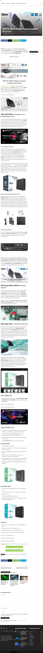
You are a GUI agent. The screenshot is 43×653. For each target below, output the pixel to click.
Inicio (1, 10)
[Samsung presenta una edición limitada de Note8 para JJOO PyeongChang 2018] (17, 632)
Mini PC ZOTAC (17, 554)
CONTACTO (24, 3)
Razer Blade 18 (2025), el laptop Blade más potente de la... (24, 638)
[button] (41, 3)
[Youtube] (12, 631)
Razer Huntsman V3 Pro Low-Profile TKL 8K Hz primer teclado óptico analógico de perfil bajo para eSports (14, 583)
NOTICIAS (3, 3)
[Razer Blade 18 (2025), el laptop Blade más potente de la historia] (17, 638)
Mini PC (12, 165)
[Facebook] (2, 631)
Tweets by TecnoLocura (33, 54)
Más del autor (13, 572)
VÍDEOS (20, 3)
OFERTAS (12, 3)
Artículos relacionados (5, 572)
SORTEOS (17, 3)
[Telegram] (7, 631)
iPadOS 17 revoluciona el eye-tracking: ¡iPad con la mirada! (6, 568)
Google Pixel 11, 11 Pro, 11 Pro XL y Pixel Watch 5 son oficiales (23, 582)
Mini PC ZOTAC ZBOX (23, 554)
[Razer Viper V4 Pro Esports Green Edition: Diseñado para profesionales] (5, 577)
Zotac (2, 555)
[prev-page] (1, 588)
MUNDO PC (5, 10)
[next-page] (3, 588)
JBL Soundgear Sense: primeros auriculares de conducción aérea (22, 568)
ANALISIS (8, 3)
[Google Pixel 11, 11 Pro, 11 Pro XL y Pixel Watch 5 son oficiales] (24, 577)
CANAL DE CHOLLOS (17, 547)
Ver (18, 56)
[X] (9, 631)
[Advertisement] (21, 8)
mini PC (7, 554)
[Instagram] (4, 631)
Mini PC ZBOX (11, 554)
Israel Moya (5, 33)
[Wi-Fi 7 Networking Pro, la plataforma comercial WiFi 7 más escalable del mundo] (17, 644)
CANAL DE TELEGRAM (18, 550)
